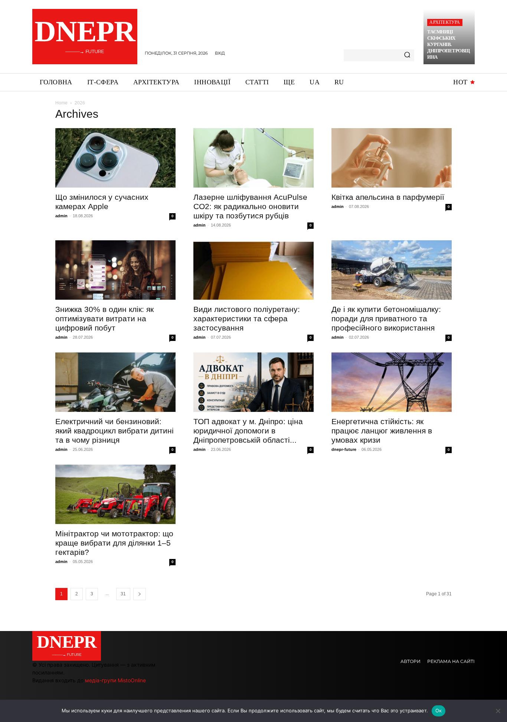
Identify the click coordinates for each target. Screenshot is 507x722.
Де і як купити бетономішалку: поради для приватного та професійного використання (386, 318)
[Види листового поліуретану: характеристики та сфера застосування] (253, 270)
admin (61, 216)
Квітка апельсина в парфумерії (387, 197)
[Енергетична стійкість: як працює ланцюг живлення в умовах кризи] (391, 382)
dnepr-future (343, 449)
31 (123, 593)
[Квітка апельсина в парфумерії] (391, 158)
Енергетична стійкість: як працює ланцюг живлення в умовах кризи (381, 430)
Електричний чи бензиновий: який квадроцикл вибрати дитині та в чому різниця (114, 430)
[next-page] (139, 594)
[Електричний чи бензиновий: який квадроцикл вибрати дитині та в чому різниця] (115, 382)
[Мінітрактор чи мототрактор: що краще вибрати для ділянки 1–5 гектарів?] (115, 494)
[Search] (407, 55)
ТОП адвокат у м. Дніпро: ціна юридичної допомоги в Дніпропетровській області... (248, 430)
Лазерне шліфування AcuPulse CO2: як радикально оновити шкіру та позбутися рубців (250, 206)
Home (61, 102)
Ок (438, 710)
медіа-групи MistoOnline (115, 680)
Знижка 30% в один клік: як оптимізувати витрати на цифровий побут (104, 318)
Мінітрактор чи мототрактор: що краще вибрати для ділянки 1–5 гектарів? (114, 542)
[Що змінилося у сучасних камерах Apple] (115, 158)
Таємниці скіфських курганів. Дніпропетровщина (448, 44)
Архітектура (444, 22)
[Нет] (497, 711)
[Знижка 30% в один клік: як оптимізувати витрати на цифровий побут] (115, 270)
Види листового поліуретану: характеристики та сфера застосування (246, 318)
